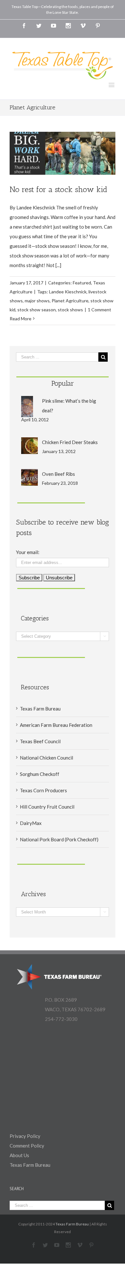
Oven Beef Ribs (58, 474)
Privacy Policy (25, 1136)
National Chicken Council (46, 758)
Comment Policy (27, 1145)
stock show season (36, 309)
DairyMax (31, 823)
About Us (19, 1155)
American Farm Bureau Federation (56, 725)
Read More (20, 318)
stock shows (70, 309)
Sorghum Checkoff (39, 774)
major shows (37, 300)
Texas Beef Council (40, 741)
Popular (62, 383)
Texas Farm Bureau (40, 708)
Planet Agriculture (70, 300)
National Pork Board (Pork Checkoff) (59, 839)
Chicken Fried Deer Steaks (70, 442)
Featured (82, 282)
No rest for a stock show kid (58, 189)
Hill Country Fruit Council (47, 807)
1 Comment (99, 309)
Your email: (27, 552)
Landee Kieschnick (68, 291)
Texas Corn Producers (43, 790)
